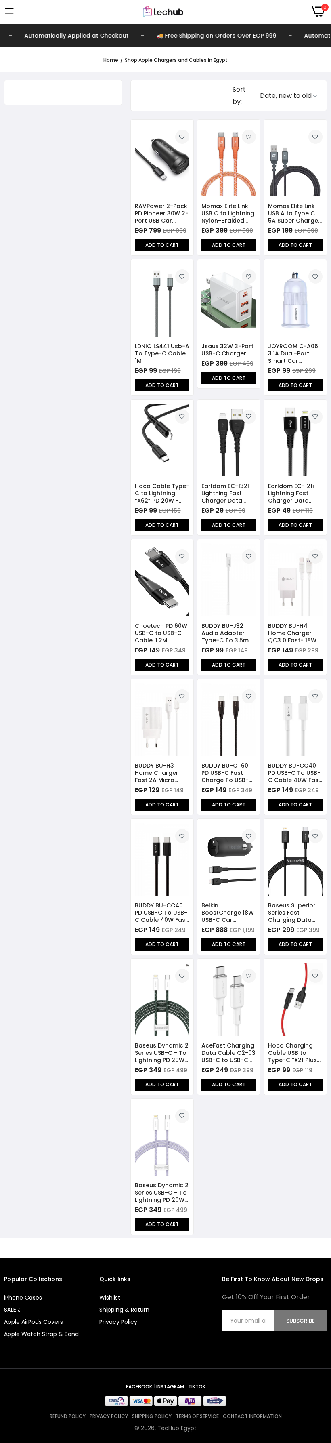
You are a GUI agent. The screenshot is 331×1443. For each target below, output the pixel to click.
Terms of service (197, 1416)
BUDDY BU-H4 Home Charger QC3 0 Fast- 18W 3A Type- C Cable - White (294, 633)
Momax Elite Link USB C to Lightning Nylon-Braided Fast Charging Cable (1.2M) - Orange (227, 213)
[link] (182, 137)
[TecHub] (163, 11)
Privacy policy (109, 1416)
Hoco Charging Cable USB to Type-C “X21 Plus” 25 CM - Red (293, 1053)
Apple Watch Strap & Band (41, 1334)
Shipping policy (152, 1416)
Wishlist (109, 1298)
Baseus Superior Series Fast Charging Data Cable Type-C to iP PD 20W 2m (293, 912)
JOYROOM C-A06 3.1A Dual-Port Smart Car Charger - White (293, 353)
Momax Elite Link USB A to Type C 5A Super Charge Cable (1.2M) (293, 213)
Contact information (252, 1416)
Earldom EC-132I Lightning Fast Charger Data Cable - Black (225, 493)
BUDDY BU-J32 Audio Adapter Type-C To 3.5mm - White (227, 633)
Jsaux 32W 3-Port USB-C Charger (227, 350)
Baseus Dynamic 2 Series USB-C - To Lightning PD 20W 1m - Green (162, 1053)
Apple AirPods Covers (33, 1322)
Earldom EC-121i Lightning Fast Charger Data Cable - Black (291, 493)
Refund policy (68, 1416)
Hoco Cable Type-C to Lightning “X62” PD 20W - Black (162, 493)
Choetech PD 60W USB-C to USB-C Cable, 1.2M (161, 633)
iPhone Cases (23, 1298)
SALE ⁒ (12, 1310)
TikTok (196, 1386)
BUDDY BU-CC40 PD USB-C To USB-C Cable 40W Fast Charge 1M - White (295, 773)
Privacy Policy (118, 1322)
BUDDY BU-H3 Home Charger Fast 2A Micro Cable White (156, 773)
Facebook (139, 1386)
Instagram (170, 1386)
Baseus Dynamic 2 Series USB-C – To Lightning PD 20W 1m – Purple (162, 1192)
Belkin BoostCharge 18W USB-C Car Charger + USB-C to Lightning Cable (228, 912)
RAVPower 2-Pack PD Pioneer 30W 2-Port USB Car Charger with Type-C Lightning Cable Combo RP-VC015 (162, 213)
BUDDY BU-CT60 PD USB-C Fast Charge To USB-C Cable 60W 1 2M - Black (227, 773)
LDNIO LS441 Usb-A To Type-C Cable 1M (162, 353)
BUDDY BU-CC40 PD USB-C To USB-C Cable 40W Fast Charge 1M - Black (161, 912)
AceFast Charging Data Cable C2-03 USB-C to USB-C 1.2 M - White (228, 1053)
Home (110, 60)
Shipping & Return (124, 1310)
